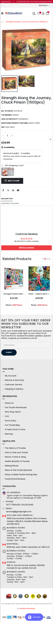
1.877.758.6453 (13, 504)
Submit (9, 352)
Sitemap (9, 433)
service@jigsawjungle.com (18, 511)
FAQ (7, 416)
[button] (43, 258)
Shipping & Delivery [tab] (10, 203)
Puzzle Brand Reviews (15, 478)
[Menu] (2, 13)
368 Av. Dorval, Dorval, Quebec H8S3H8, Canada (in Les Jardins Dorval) (26, 566)
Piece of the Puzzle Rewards (18, 470)
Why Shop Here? (13, 411)
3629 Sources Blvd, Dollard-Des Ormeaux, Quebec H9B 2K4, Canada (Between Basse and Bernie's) (27, 521)
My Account (10, 375)
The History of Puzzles (15, 448)
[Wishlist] (38, 13)
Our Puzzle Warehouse (15, 407)
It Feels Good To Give (15, 429)
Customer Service (13, 384)
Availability (9, 147)
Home (2, 22)
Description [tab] (7, 199)
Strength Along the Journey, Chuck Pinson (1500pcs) (26, 100)
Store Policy (10, 420)
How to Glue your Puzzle (16, 452)
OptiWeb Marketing (27, 608)
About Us (9, 403)
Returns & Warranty (14, 380)
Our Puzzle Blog (12, 425)
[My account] (43, 13)
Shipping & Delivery (14, 389)
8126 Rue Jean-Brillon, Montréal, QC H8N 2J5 (28, 547)
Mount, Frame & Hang (15, 456)
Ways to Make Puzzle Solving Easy (21, 474)
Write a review (26, 247)
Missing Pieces (11, 465)
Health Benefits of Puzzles (17, 461)
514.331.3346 (27, 504)
